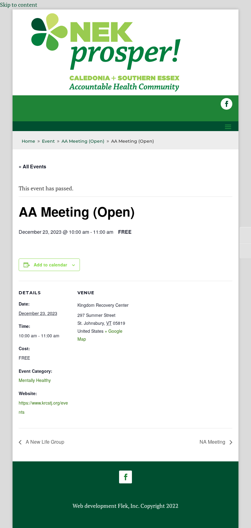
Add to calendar (50, 265)
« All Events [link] (32, 166)
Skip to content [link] (18, 4)
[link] (105, 91)
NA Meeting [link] (213, 441)
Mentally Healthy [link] (35, 380)
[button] (226, 104)
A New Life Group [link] (44, 441)
